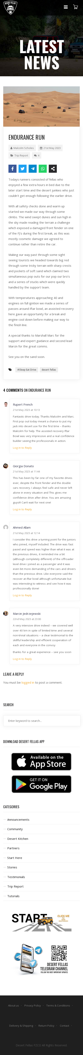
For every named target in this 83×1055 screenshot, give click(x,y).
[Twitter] (23, 169)
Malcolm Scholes (23, 148)
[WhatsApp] (43, 169)
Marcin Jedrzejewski (26, 614)
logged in (28, 682)
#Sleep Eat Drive (26, 369)
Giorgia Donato (23, 466)
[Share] (53, 169)
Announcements (18, 819)
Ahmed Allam (22, 527)
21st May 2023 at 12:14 (26, 533)
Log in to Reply (22, 447)
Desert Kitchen (17, 839)
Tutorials (13, 896)
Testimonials (16, 877)
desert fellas (49, 369)
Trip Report (21, 155)
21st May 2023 (52, 148)
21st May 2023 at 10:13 (26, 410)
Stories (12, 867)
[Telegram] (33, 169)
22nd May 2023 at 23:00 (27, 619)
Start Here (14, 858)
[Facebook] (12, 169)
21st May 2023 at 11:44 (26, 471)
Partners (13, 848)
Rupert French (23, 404)
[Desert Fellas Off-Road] (10, 7)
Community (15, 829)
